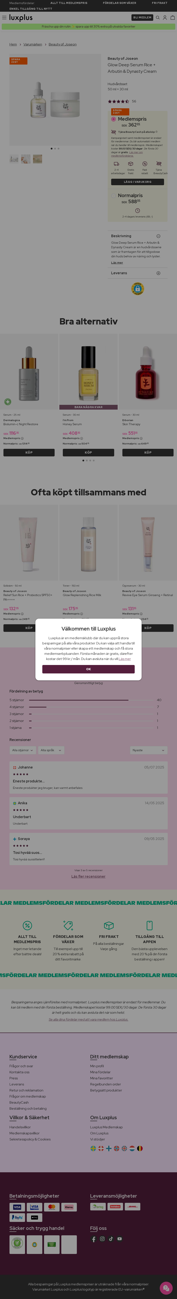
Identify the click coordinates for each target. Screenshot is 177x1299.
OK (88, 669)
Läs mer (125, 659)
